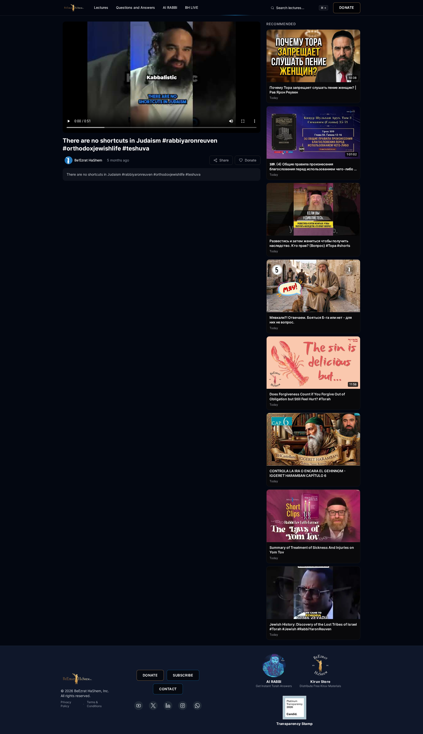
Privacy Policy (66, 704)
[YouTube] (138, 705)
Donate (346, 7)
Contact (168, 689)
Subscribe (183, 675)
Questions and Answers (135, 7)
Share (224, 160)
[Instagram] (182, 705)
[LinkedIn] (168, 705)
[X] (153, 705)
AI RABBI (170, 7)
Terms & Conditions (94, 704)
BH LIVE (191, 7)
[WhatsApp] (197, 705)
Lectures (101, 7)
